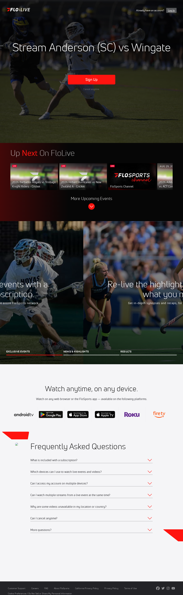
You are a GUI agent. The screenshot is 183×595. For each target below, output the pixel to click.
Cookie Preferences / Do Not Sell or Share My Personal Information (40, 593)
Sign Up (91, 79)
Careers (35, 588)
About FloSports (61, 588)
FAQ (46, 588)
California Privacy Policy (87, 588)
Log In (171, 10)
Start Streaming (34, 180)
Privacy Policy (111, 588)
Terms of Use (130, 588)
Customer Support (17, 588)
